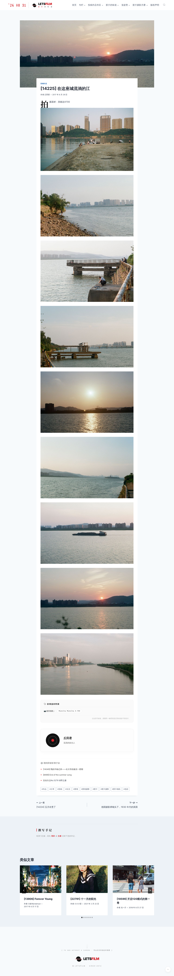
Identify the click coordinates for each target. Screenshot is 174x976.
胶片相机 (116, 789)
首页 (74, 5)
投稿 (45, 780)
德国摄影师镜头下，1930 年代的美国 (119, 805)
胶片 (95, 789)
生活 (67, 789)
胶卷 (75, 789)
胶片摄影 (105, 789)
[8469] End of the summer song (57, 775)
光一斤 (123, 908)
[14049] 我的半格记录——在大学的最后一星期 (63, 769)
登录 (53, 836)
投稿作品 (44, 83)
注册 (60, 836)
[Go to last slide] (24, 890)
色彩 (126, 789)
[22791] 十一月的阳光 (83, 898)
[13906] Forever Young (38, 898)
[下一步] (150, 890)
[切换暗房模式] (168, 969)
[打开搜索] (164, 5)
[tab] (82, 917)
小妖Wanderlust (34, 904)
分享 (52, 789)
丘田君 (47, 95)
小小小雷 (78, 904)
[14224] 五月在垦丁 (46, 805)
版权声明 (154, 5)
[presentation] (40, 879)
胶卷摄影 (85, 789)
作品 (49, 780)
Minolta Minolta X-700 (69, 711)
